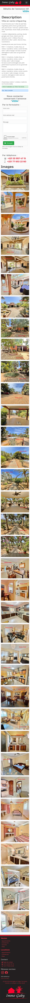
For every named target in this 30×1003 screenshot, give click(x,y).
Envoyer (9, 143)
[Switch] (26, 2)
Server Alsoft (21, 983)
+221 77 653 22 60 (16, 161)
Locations (5, 950)
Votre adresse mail (8, 115)
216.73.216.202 (5, 978)
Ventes (4, 938)
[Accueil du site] (15, 992)
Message (5, 122)
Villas (3, 947)
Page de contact (8, 962)
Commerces (5, 943)
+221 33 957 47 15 (17, 158)
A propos (14, 983)
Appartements (6, 941)
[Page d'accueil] (12, 2)
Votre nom (6, 108)
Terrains (4, 945)
